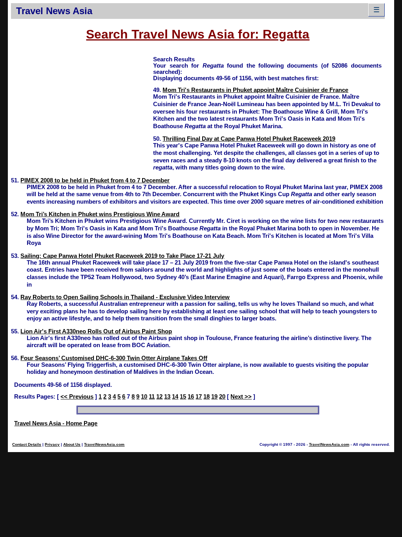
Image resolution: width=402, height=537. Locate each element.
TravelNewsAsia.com (104, 444)
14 (175, 397)
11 (152, 397)
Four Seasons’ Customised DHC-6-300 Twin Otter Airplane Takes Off (113, 358)
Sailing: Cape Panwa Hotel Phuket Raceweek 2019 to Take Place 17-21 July (122, 256)
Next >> (241, 397)
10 (144, 397)
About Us (71, 444)
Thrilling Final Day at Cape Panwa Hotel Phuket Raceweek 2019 (249, 139)
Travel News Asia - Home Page (55, 423)
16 (191, 397)
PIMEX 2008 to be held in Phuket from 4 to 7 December (95, 180)
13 (167, 397)
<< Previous (76, 397)
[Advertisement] (82, 110)
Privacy (52, 444)
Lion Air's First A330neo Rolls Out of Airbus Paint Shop (96, 331)
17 (199, 397)
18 (206, 397)
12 (159, 397)
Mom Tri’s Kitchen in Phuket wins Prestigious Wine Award (99, 214)
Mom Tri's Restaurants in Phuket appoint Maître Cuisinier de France (255, 90)
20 (222, 397)
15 (183, 397)
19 (214, 397)
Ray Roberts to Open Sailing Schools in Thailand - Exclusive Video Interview (125, 297)
